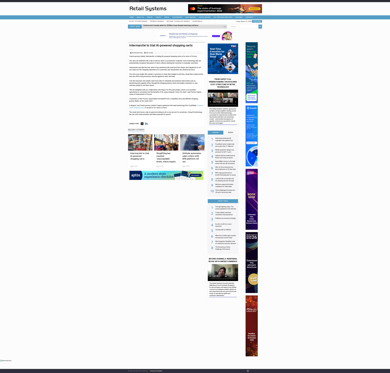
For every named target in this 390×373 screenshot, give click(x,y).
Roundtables (197, 21)
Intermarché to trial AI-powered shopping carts (139, 156)
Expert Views (223, 201)
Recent (230, 132)
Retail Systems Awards (138, 21)
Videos (166, 17)
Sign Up (150, 17)
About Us (140, 17)
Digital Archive (205, 17)
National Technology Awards (178, 21)
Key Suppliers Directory (223, 17)
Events (158, 17)
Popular (215, 132)
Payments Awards (157, 21)
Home (132, 17)
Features (239, 17)
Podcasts (249, 17)
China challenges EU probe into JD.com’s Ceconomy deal (164, 27)
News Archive (190, 17)
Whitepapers (177, 17)
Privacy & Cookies (156, 371)
